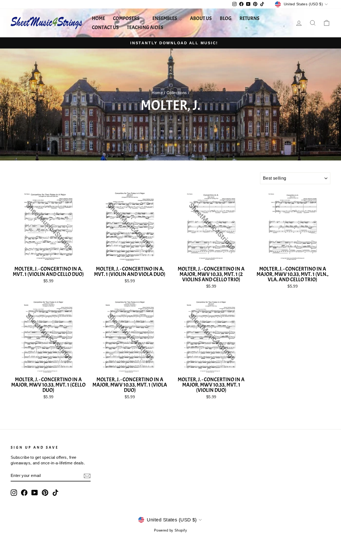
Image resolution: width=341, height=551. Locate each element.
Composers (126, 18)
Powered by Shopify (170, 530)
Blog (226, 18)
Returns (249, 18)
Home (98, 18)
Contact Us (105, 27)
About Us (201, 18)
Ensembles (165, 18)
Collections (177, 92)
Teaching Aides (145, 27)
